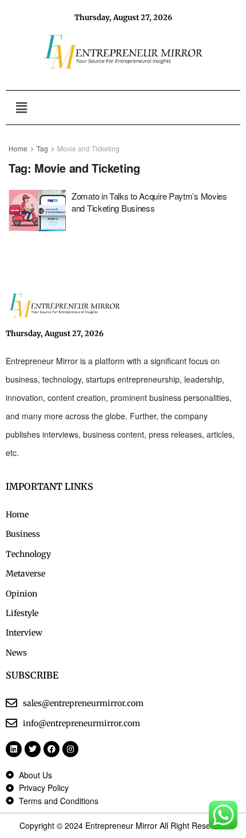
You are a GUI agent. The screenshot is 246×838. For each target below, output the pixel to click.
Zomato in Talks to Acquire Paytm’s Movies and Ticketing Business (149, 202)
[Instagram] (70, 749)
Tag (42, 148)
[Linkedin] (14, 749)
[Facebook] (51, 749)
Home (18, 148)
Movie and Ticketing (88, 148)
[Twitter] (33, 749)
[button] (21, 107)
